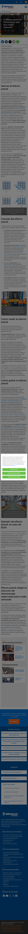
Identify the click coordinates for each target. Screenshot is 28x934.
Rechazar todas (14, 469)
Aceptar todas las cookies (14, 473)
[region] (14, 467)
